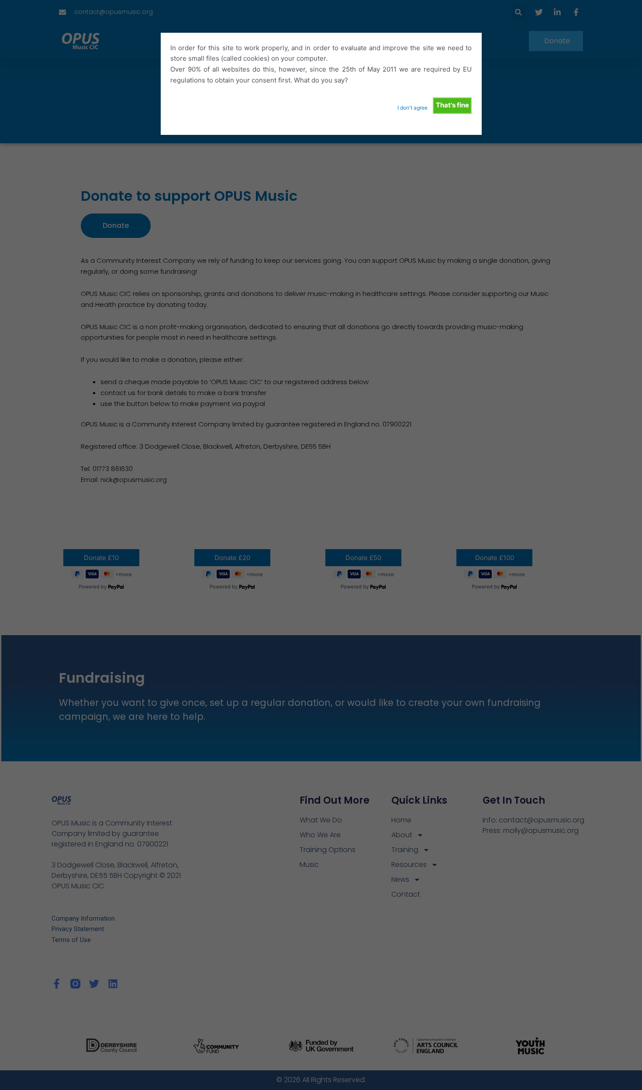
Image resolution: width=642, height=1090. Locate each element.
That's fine (452, 105)
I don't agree (412, 107)
